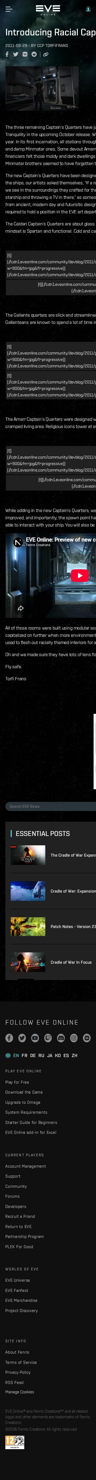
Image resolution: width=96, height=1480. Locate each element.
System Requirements (26, 1112)
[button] (88, 9)
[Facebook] (9, 1038)
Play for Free (17, 1082)
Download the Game (24, 1092)
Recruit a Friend (20, 1216)
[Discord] (61, 1038)
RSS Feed (14, 1382)
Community (16, 1186)
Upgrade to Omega (22, 1102)
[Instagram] (74, 1038)
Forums (12, 1196)
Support (12, 1176)
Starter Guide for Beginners (31, 1122)
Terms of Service (21, 1362)
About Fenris (17, 1352)
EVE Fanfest (16, 1290)
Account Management (25, 1166)
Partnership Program (24, 1236)
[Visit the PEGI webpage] (14, 1442)
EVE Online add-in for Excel (30, 1132)
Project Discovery (21, 1310)
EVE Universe (17, 1280)
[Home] (48, 14)
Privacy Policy (18, 1372)
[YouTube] (35, 1038)
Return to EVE (18, 1226)
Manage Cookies (19, 1391)
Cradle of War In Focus (71, 962)
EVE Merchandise (21, 1300)
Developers (15, 1206)
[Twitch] (48, 1038)
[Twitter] (22, 1038)
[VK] (87, 1038)
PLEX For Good (19, 1246)
